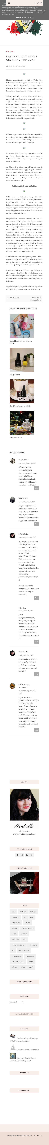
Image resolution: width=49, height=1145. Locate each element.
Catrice (9, 51)
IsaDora (14, 928)
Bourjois (23, 911)
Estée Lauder (16, 923)
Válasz (36, 488)
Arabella (11, 66)
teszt (23, 967)
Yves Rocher (30, 956)
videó (31, 967)
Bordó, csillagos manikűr (20, 406)
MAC (24, 939)
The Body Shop (17, 956)
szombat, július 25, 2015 (27, 463)
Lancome (24, 934)
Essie (31, 917)
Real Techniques (24, 950)
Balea (14, 911)
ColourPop (15, 917)
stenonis (24, 498)
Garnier (27, 923)
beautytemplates (26, 1135)
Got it (31, 18)
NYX (13, 950)
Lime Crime (15, 939)
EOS (25, 917)
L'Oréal (14, 934)
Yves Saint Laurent (18, 961)
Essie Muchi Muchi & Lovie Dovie (21, 342)
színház (14, 967)
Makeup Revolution (18, 945)
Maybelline (33, 945)
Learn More (21, 18)
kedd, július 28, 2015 (26, 611)
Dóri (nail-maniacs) (24, 685)
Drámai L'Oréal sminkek (24, 880)
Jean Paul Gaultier (27, 928)
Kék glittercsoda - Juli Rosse (28, 1050)
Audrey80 (24, 460)
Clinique (33, 911)
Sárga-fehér (15, 375)
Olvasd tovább (24, 885)
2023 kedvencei (16, 437)
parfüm (30, 961)
